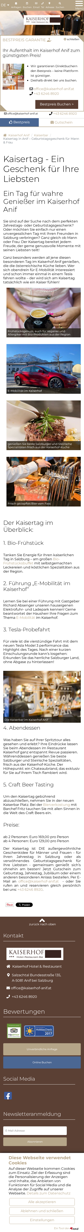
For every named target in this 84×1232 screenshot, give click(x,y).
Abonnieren (35, 1141)
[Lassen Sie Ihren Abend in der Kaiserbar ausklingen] (42, 696)
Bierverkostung (56, 805)
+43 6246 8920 (46, 94)
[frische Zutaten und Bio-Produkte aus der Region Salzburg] (43, 425)
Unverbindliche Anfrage (42, 1049)
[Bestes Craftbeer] (43, 481)
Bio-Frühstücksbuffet (31, 561)
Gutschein (63, 122)
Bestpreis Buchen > (57, 104)
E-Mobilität (25, 618)
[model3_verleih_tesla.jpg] (43, 369)
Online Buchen (42, 1062)
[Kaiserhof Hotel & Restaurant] (42, 19)
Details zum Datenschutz (48, 1193)
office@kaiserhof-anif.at (54, 89)
